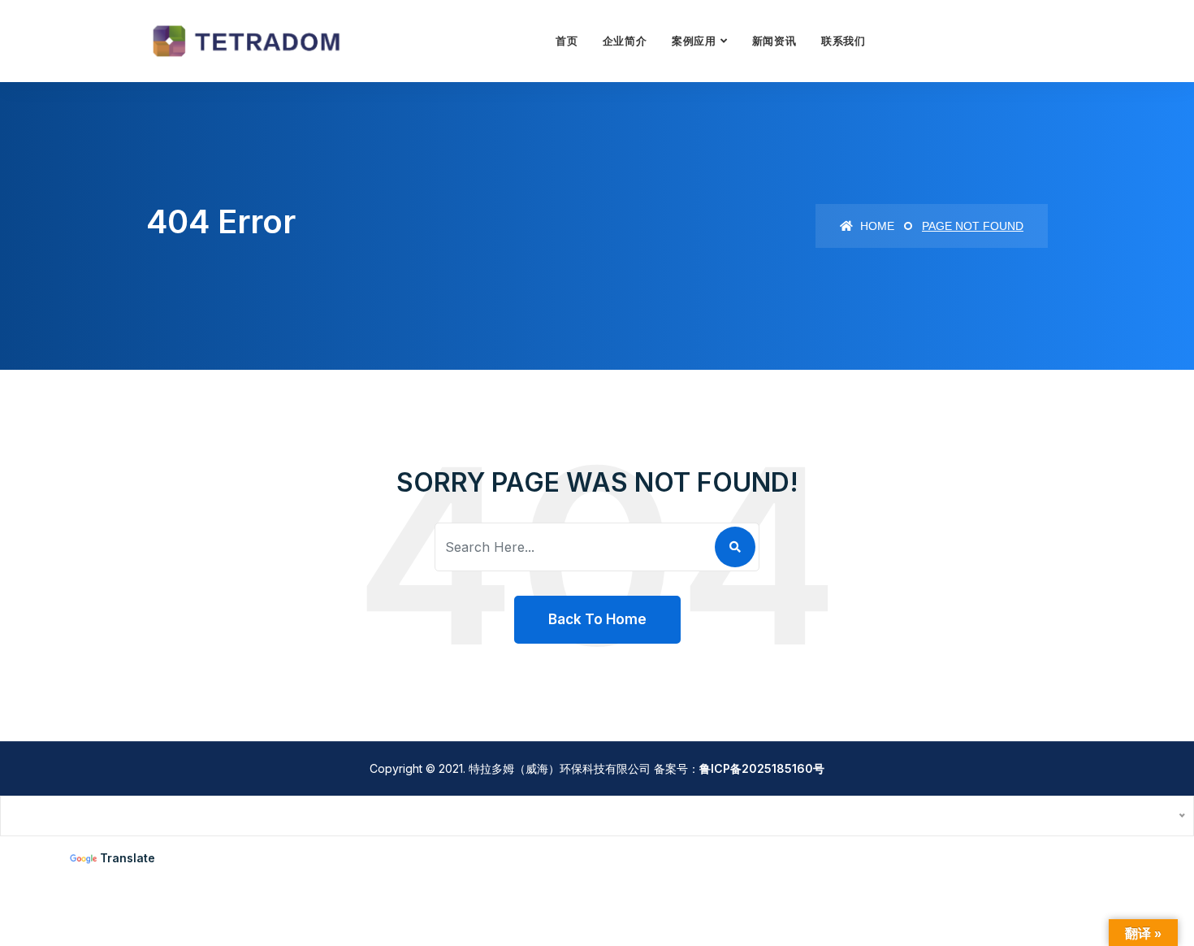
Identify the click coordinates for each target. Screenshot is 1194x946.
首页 (567, 40)
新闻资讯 (774, 40)
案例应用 (694, 40)
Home (875, 225)
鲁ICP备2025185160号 (761, 768)
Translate (127, 858)
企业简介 (625, 40)
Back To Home (597, 619)
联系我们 (843, 40)
